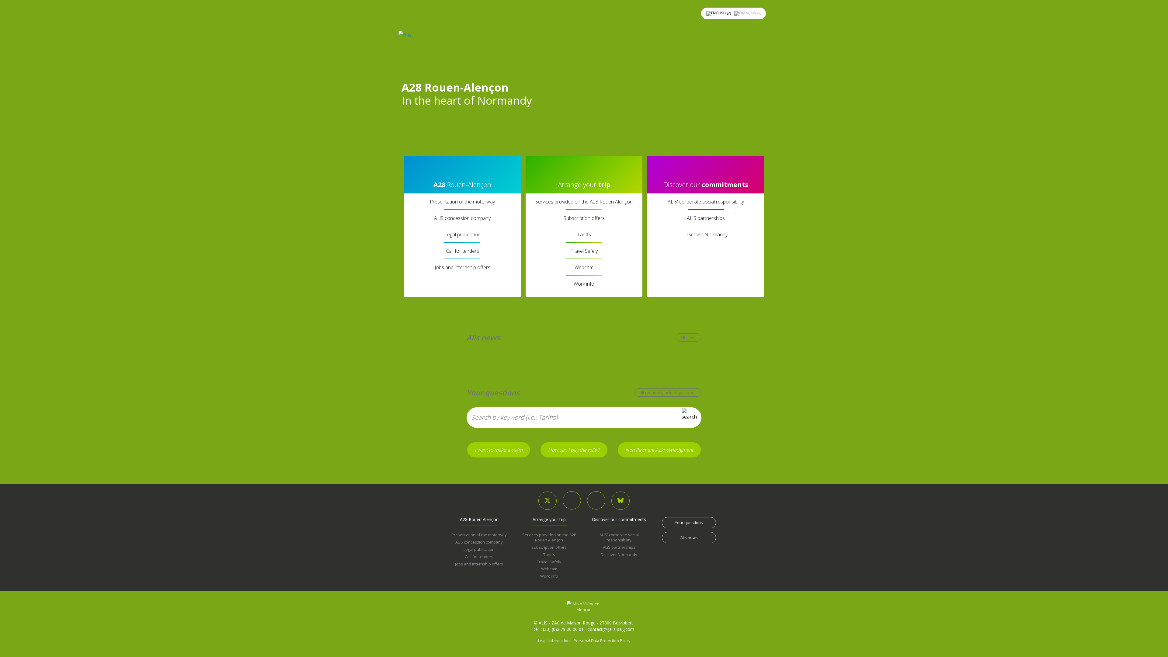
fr (758, 13)
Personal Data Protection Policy (602, 640)
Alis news (689, 537)
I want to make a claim (499, 450)
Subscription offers (584, 218)
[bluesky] (620, 501)
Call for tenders (462, 251)
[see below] (445, 128)
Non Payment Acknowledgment (659, 450)
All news (688, 337)
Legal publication (462, 234)
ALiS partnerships (706, 218)
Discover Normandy (706, 234)
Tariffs (584, 234)
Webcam (584, 267)
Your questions (689, 522)
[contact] (596, 500)
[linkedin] (572, 500)
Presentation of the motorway (462, 201)
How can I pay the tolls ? (574, 450)
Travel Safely (584, 251)
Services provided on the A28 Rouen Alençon (584, 201)
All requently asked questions (668, 392)
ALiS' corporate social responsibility (706, 201)
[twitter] (547, 501)
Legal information (554, 640)
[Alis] (457, 52)
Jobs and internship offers (462, 267)
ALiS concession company (462, 218)
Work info (584, 283)
